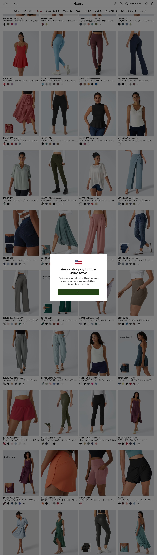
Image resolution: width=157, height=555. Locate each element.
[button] (78, 262)
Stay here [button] (65, 278)
